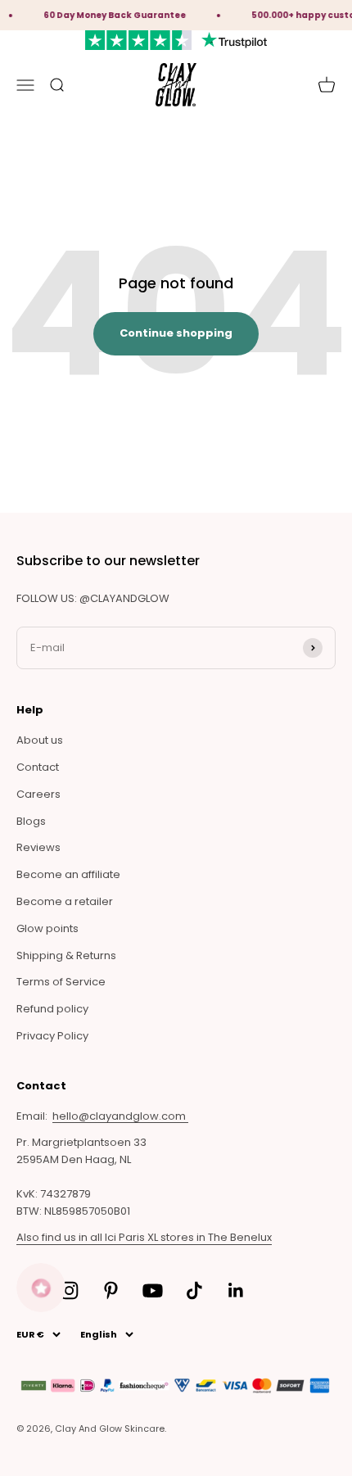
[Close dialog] (282, 667)
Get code (176, 834)
